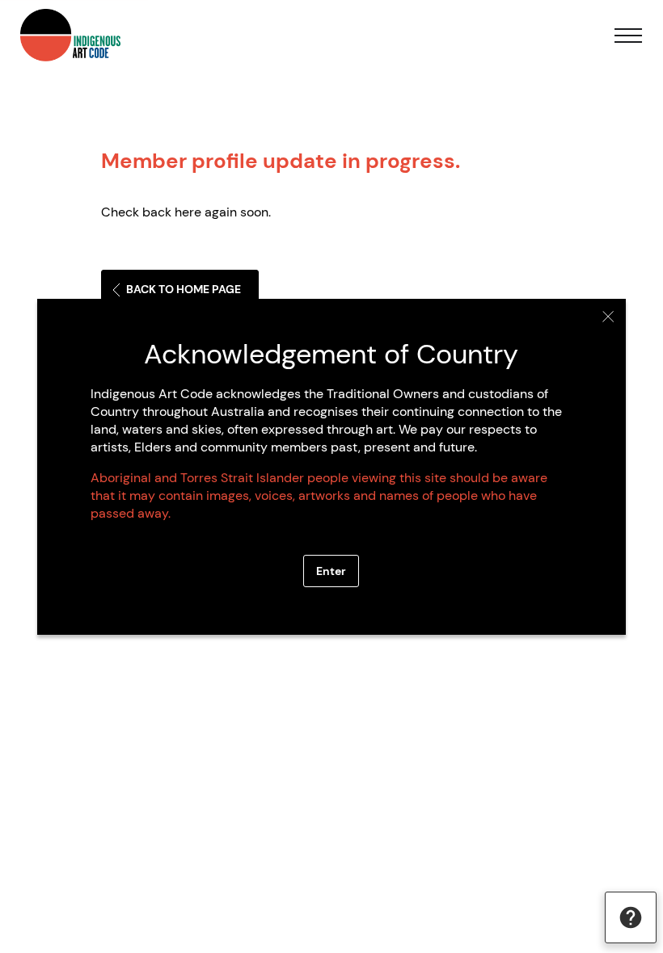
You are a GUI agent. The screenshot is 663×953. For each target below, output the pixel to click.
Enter (331, 571)
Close (608, 316)
